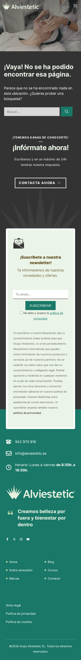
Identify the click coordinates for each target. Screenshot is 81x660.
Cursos (53, 570)
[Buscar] (67, 111)
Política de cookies (19, 622)
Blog (51, 562)
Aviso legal (13, 605)
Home (13, 562)
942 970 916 (25, 442)
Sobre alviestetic (21, 570)
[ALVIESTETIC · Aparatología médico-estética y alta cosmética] (20, 6)
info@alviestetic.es (30, 453)
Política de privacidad (21, 613)
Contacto (54, 578)
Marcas (14, 578)
